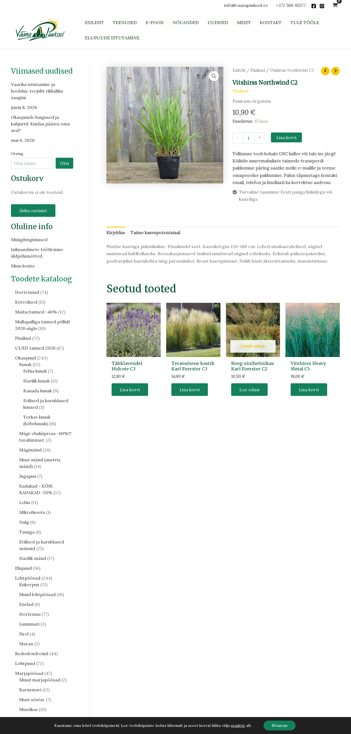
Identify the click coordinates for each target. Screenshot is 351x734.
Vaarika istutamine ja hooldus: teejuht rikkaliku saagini (37, 91)
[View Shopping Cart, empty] (335, 5)
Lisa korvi (286, 137)
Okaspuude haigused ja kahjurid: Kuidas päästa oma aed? (40, 123)
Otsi (64, 163)
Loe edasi (249, 389)
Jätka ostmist (33, 210)
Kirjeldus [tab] (115, 232)
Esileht (239, 70)
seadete (238, 725)
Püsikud (257, 70)
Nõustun (279, 725)
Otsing (17, 153)
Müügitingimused (29, 239)
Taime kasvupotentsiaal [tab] (155, 232)
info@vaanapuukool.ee (247, 5)
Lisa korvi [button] (130, 389)
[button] (214, 76)
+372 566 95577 (291, 5)
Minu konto (23, 265)
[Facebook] (313, 6)
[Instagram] (321, 6)
